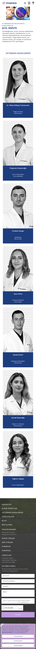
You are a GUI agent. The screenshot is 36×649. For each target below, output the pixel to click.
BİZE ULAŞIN (7, 525)
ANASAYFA (6, 504)
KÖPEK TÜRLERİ (8, 538)
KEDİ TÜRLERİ (7, 542)
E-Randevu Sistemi (8, 558)
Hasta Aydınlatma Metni (10, 602)
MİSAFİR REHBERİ (9, 529)
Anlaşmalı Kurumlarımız (9, 534)
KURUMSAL (6, 550)
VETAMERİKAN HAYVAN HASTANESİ (13, 23)
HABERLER (6, 546)
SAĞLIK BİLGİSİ (8, 517)
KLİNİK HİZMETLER (7, 25)
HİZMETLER (6, 555)
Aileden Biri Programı (8, 532)
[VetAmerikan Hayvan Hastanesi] (9, 3)
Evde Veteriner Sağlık (8, 562)
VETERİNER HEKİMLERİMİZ (12, 513)
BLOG (4, 521)
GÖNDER (18, 615)
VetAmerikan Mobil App (9, 560)
